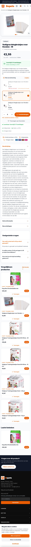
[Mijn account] (27, 6)
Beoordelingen (7, 226)
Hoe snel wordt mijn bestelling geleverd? (11, 257)
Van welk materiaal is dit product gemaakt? (12, 242)
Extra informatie (7, 221)
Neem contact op (8, 467)
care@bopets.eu (16, 486)
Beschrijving (6, 146)
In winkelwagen (24, 114)
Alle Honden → (25, 268)
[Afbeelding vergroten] (28, 33)
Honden (6, 10)
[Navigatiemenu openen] (16, 6)
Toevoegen (16, 294)
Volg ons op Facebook (7, 490)
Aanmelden (15, 502)
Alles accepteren (15, 535)
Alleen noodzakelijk (15, 539)
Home (2, 10)
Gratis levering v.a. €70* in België (9, 1)
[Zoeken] (25, 6)
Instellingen (15, 543)
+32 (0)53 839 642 (6, 486)
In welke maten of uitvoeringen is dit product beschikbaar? (13, 251)
